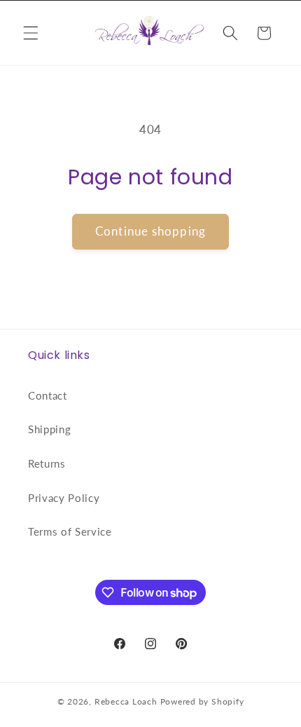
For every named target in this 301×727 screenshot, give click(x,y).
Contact (47, 395)
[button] (31, 33)
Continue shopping (150, 231)
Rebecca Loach (126, 701)
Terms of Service (70, 531)
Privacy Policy (63, 497)
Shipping (49, 429)
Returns (47, 463)
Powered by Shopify (202, 701)
